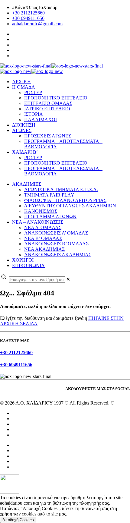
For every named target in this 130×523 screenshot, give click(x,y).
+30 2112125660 (28, 12)
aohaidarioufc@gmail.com (37, 23)
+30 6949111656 (28, 18)
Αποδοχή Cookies (18, 520)
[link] (68, 279)
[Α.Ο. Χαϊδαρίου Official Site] (51, 68)
